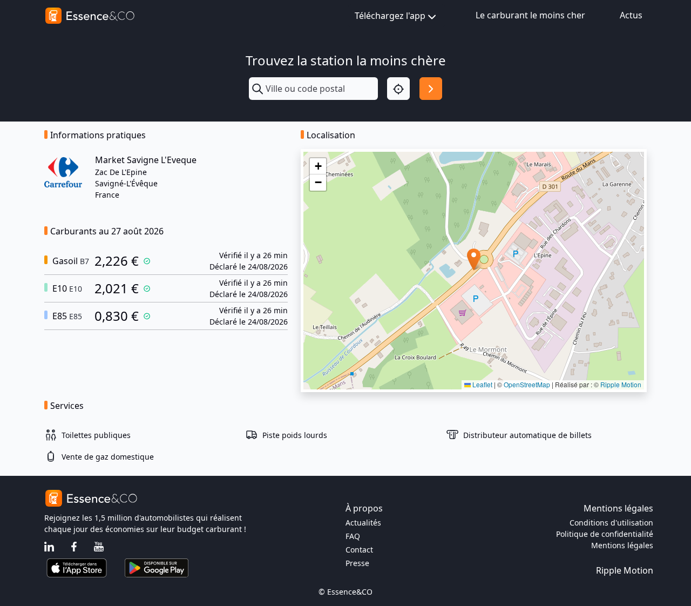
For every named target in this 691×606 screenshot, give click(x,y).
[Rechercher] (430, 88)
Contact (359, 549)
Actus (631, 15)
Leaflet (481, 384)
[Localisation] (398, 88)
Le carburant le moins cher (530, 15)
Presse (357, 563)
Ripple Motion (620, 384)
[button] (473, 259)
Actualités (363, 522)
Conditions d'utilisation (611, 522)
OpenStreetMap (527, 384)
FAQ (353, 536)
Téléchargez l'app (390, 16)
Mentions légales (622, 545)
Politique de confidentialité (604, 534)
